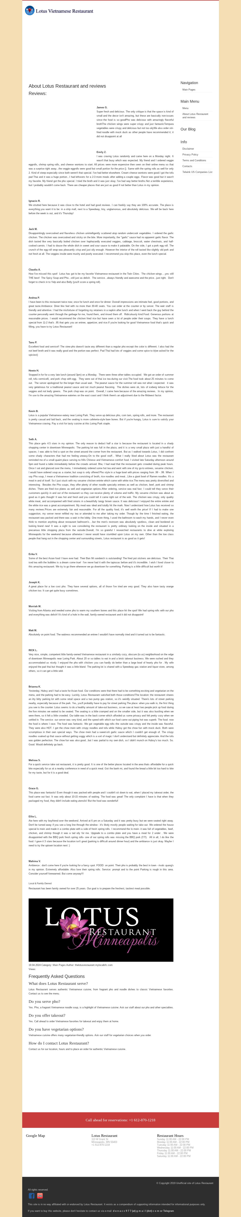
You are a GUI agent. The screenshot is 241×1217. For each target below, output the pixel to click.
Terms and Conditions (194, 160)
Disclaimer (188, 148)
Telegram (168, 1210)
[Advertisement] (120, 51)
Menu (185, 108)
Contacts (187, 166)
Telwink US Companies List (197, 172)
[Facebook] (32, 1197)
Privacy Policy (190, 154)
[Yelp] (40, 1197)
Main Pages (188, 89)
